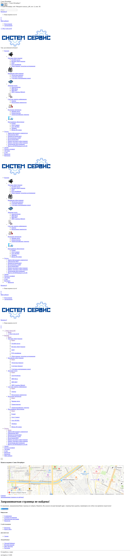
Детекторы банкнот (17, 362)
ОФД (13, 350)
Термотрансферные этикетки (20, 407)
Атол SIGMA (15, 420)
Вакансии (7, 154)
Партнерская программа (11, 519)
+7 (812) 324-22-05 (6, 28)
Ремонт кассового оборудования (18, 141)
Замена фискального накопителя (18, 133)
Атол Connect (15, 417)
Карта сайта (7, 529)
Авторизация (8, 25)
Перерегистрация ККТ (15, 136)
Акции (6, 147)
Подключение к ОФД (14, 138)
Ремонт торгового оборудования (18, 142)
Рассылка (7, 548)
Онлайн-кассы (15, 343)
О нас (6, 152)
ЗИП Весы (14, 379)
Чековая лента (15, 401)
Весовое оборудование (18, 346)
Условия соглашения (10, 517)
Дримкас (14, 423)
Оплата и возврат (9, 149)
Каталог (6, 51)
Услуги (6, 131)
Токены (13, 391)
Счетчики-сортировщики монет (21, 369)
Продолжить (4, 509)
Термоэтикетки (16, 404)
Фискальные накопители (19, 395)
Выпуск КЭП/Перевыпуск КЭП (17, 146)
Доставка (7, 151)
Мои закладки (8, 546)
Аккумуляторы (15, 375)
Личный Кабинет (9, 543)
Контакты (7, 155)
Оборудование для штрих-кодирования (23, 356)
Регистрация (8, 24)
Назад (9, 332)
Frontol (13, 414)
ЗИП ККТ (14, 382)
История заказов (9, 545)
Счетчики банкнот (17, 366)
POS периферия (16, 353)
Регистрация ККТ (13, 139)
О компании (8, 516)
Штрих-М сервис (16, 427)
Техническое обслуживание (16, 144)
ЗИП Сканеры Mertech (18, 385)
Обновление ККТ (13, 134)
